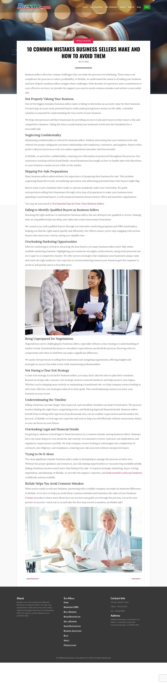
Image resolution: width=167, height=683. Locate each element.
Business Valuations (72, 630)
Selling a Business (83, 41)
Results (131, 7)
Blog (139, 7)
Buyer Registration (72, 616)
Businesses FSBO (71, 607)
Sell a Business (111, 7)
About (122, 7)
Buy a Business (96, 7)
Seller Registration (72, 626)
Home (85, 7)
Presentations (70, 645)
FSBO (147, 7)
